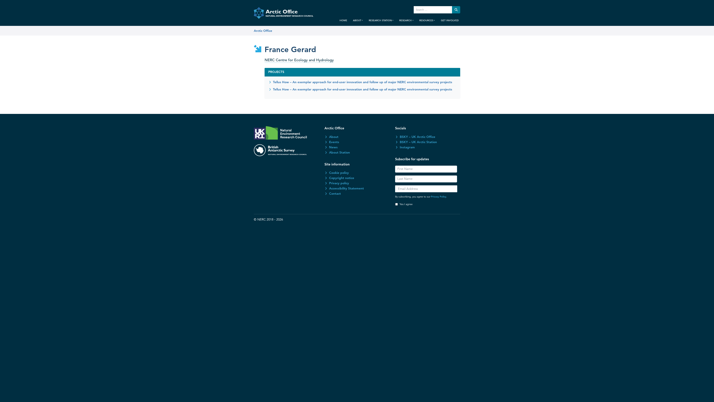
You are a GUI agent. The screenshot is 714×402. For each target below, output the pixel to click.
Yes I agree (406, 204)
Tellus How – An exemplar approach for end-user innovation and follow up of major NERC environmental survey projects (362, 82)
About (333, 137)
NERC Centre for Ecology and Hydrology (299, 60)
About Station (339, 152)
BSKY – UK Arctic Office (417, 137)
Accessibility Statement (346, 188)
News (333, 147)
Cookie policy (339, 173)
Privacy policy (339, 183)
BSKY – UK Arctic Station (418, 142)
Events (334, 142)
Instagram (407, 147)
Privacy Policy (438, 196)
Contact (335, 193)
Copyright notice (341, 178)
